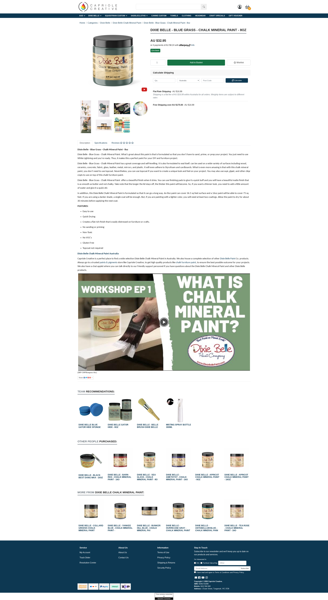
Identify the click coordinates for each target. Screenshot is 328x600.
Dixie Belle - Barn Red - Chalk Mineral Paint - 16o (119, 477)
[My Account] (239, 7)
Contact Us (123, 557)
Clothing (186, 16)
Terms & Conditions (222, 572)
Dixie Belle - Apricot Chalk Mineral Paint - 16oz (236, 477)
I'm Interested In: (200, 559)
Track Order (85, 557)
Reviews (116, 143)
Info (192, 45)
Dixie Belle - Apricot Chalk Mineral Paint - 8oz (207, 477)
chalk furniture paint (186, 262)
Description (85, 143)
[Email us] (196, 577)
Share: (81, 378)
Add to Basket (196, 62)
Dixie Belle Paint (227, 259)
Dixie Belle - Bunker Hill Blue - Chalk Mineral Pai (149, 528)
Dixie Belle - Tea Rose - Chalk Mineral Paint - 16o (236, 528)
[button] (238, 63)
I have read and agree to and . (220, 572)
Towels (174, 16)
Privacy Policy (163, 557)
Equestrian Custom (115, 16)
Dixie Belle (93, 16)
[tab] (85, 143)
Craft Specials (217, 16)
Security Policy (164, 568)
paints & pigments (108, 262)
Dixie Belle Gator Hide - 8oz (118, 426)
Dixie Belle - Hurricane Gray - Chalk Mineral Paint (178, 528)
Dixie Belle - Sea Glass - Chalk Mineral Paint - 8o (147, 477)
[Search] (204, 7)
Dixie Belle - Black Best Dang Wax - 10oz (91, 476)
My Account (85, 552)
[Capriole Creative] (98, 7)
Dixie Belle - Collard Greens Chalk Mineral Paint (91, 528)
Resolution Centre (88, 563)
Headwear (200, 16)
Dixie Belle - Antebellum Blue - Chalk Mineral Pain (206, 528)
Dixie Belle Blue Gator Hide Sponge (90, 426)
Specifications (100, 143)
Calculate (238, 80)
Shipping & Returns (166, 563)
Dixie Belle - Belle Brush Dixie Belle (147, 426)
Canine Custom (158, 16)
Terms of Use (163, 552)
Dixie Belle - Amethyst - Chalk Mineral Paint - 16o (177, 477)
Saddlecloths (138, 16)
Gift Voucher (235, 16)
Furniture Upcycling (210, 563)
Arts (197, 563)
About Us (122, 552)
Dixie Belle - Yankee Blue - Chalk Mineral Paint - (120, 528)
